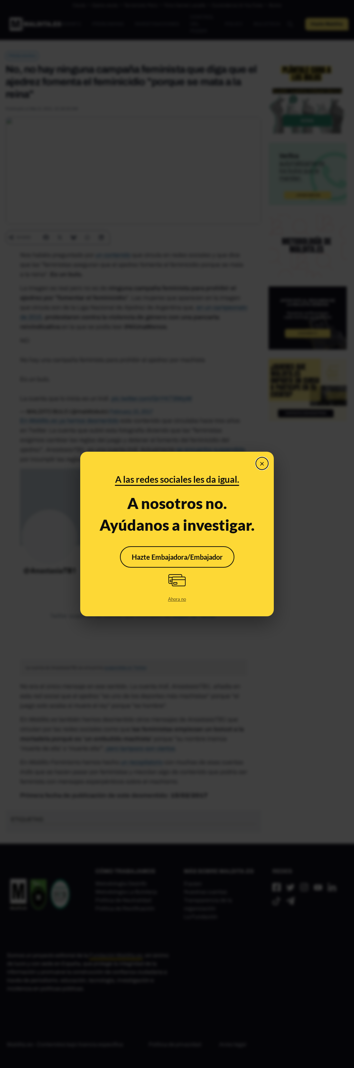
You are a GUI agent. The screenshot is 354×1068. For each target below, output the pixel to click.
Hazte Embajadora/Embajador (177, 557)
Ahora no (177, 599)
